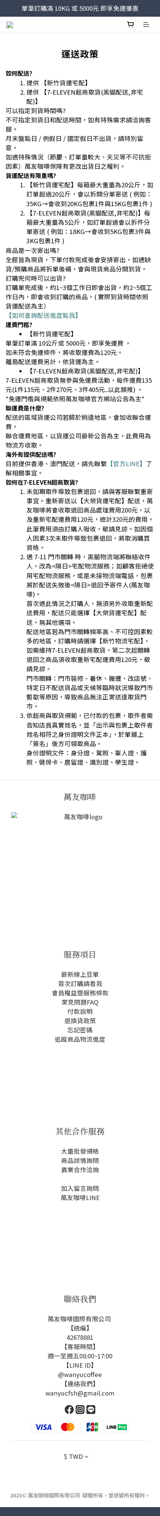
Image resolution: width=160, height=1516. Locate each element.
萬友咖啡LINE (80, 1197)
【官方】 (126, 463)
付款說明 (80, 1011)
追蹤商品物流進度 (80, 1039)
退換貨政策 (80, 1020)
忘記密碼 (80, 1029)
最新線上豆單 (80, 974)
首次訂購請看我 (80, 983)
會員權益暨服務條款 (80, 992)
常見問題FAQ (80, 1002)
